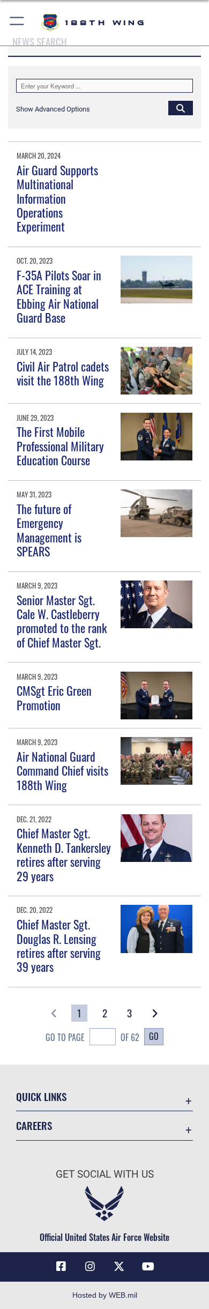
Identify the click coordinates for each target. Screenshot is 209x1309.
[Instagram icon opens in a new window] (90, 1267)
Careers (34, 1125)
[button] (17, 23)
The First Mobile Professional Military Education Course (60, 445)
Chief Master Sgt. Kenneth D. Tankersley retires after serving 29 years (64, 854)
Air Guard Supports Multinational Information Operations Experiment (57, 198)
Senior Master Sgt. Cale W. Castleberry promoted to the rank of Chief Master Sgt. (62, 621)
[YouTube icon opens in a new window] (148, 1267)
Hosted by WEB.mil (104, 1295)
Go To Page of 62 (92, 1037)
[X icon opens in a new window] (119, 1267)
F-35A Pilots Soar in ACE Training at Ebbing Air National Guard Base (59, 296)
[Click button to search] (180, 108)
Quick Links (41, 1096)
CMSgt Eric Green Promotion (54, 697)
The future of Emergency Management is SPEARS (49, 530)
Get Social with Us (105, 1174)
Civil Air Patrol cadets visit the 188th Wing (63, 373)
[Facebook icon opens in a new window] (61, 1267)
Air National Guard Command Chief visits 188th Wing (62, 770)
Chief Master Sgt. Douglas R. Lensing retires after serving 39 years (59, 945)
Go (154, 1036)
